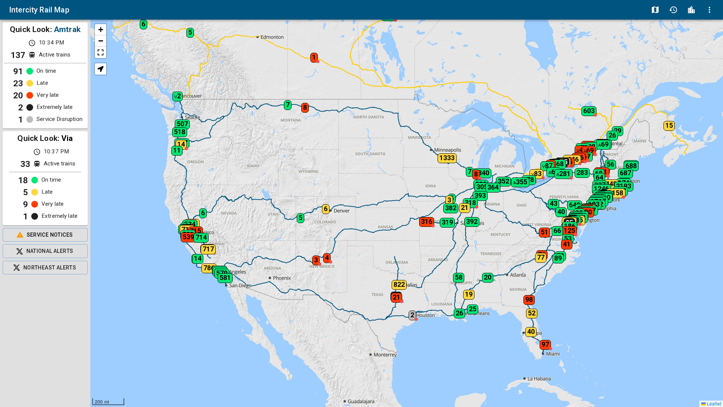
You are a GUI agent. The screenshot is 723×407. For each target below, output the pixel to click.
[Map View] (655, 10)
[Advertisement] (45, 341)
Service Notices (50, 235)
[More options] (709, 10)
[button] (203, 247)
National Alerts (49, 251)
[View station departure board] (691, 10)
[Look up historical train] (673, 10)
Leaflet (713, 403)
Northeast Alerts (49, 268)
